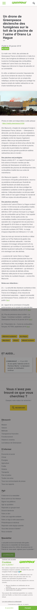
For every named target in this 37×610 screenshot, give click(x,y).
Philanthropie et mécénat (10, 522)
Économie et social (8, 454)
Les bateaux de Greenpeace (11, 443)
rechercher (20, 408)
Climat (3, 457)
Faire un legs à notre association (12, 519)
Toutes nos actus (7, 478)
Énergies (4, 460)
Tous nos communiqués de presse (13, 481)
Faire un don (5, 513)
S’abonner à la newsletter (10, 495)
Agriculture (5, 463)
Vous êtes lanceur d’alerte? (11, 528)
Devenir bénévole (7, 510)
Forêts (3, 466)
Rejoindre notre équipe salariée (12, 525)
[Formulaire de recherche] (34, 3)
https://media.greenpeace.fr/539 (13, 123)
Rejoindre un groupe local (10, 507)
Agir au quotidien (7, 504)
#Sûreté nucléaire (28, 340)
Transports (5, 472)
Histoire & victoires (8, 440)
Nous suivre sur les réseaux (11, 498)
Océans (4, 469)
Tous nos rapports (7, 484)
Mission (4, 425)
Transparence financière (9, 434)
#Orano (15, 340)
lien (8, 300)
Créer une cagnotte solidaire (11, 516)
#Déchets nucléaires (9, 336)
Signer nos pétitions (8, 501)
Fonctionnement (7, 437)
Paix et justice (6, 475)
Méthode (4, 431)
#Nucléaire (6, 340)
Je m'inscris (8, 555)
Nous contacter (6, 531)
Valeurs (4, 428)
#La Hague (23, 336)
